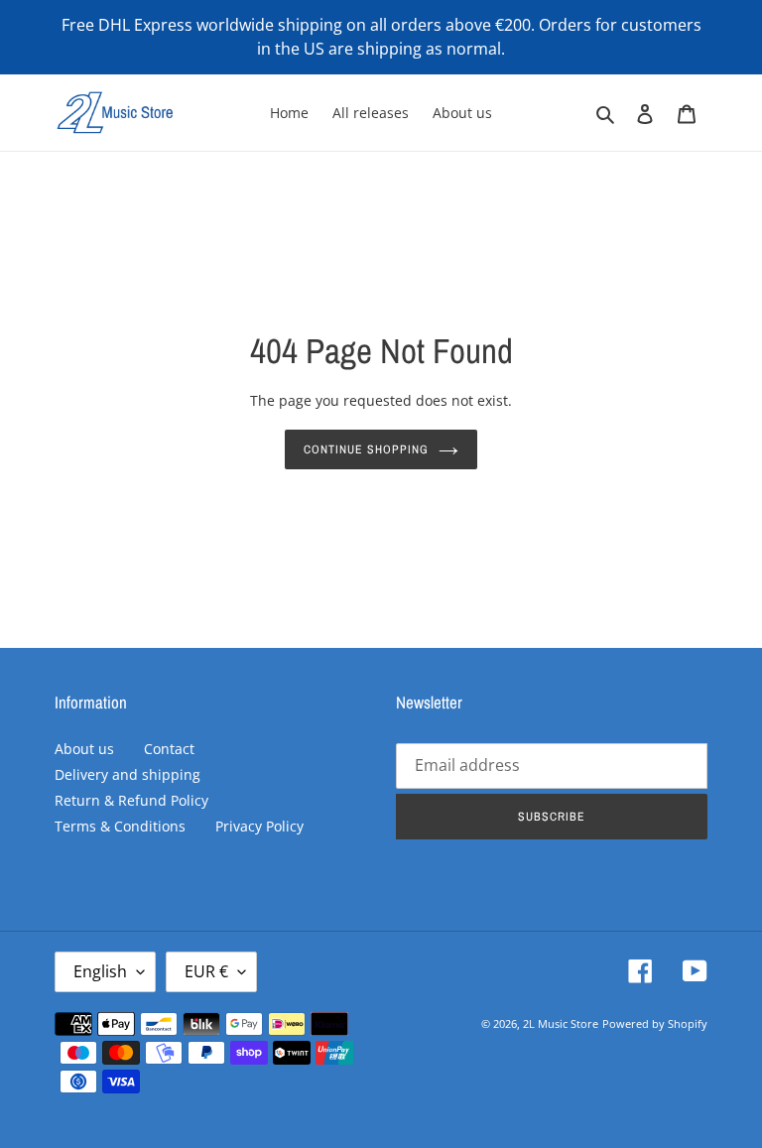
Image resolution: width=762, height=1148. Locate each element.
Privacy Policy (259, 826)
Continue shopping (366, 449)
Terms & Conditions (120, 826)
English (100, 971)
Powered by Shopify (654, 1023)
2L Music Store (560, 1023)
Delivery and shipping (127, 774)
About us (84, 748)
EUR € (206, 971)
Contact (169, 748)
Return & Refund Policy (131, 800)
